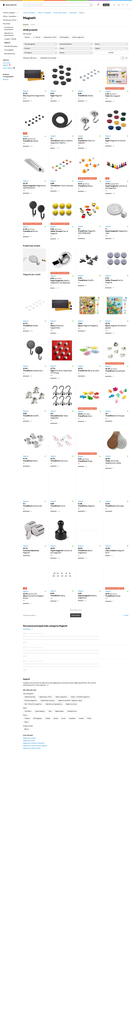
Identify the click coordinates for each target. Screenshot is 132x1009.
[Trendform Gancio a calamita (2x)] (89, 129)
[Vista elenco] (126, 58)
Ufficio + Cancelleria (9, 16)
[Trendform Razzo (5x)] (89, 174)
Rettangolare (64, 37)
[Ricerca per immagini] (91, 5)
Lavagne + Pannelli (10, 39)
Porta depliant (9, 50)
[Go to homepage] (9, 4)
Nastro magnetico (78, 37)
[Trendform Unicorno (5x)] (62, 449)
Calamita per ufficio (50, 37)
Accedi (106, 5)
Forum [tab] (33, 24)
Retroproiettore (9, 54)
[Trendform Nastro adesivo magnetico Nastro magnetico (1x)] (62, 129)
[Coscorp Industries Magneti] (34, 539)
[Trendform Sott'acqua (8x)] (117, 404)
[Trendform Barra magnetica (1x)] (89, 539)
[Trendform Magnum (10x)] (89, 494)
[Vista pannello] (123, 58)
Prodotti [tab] (26, 24)
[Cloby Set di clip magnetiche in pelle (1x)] (117, 449)
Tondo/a (27, 37)
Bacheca (5, 79)
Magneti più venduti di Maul (31, 723)
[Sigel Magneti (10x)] (62, 84)
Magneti (7, 43)
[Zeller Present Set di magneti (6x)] (62, 219)
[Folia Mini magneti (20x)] (117, 84)
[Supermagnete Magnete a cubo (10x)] (117, 219)
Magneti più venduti (29, 713)
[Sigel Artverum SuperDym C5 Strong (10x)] (62, 359)
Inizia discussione (121, 627)
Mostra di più (76, 615)
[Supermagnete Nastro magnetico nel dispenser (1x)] (62, 268)
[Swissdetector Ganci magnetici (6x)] (62, 404)
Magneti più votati (29, 715)
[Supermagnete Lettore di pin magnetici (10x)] (117, 174)
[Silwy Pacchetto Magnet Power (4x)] (34, 584)
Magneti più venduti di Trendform (33, 718)
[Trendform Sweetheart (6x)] (117, 359)
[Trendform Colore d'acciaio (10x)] (62, 174)
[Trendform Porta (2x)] (34, 219)
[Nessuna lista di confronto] (118, 4)
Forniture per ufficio (9, 20)
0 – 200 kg (36, 37)
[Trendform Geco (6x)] (89, 404)
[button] (45, 91)
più (48, 660)
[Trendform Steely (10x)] (34, 129)
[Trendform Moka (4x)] (34, 449)
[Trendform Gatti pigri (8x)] (117, 494)
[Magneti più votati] (34, 260)
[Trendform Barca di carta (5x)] (89, 359)
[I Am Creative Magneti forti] (117, 539)
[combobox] (34, 58)
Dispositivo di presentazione (9, 34)
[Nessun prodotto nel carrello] (127, 4)
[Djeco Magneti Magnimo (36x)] (89, 314)
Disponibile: (44, 58)
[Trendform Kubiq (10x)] (62, 584)
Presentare (6, 24)
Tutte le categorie (9, 13)
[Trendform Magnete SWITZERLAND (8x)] (89, 219)
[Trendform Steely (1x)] (89, 84)
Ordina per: (26, 58)
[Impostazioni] (97, 4)
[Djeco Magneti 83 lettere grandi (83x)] (117, 314)
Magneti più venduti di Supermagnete (35, 720)
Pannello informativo (11, 46)
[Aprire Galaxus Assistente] (114, 4)
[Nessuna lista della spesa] (123, 4)
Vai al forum (26, 629)
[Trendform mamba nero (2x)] (34, 359)
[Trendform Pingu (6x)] (89, 449)
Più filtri (111, 53)
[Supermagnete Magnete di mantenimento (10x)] (34, 174)
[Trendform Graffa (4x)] (89, 268)
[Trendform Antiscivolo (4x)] (34, 494)
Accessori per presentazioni (8, 28)
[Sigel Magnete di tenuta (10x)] (117, 129)
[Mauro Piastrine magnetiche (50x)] (62, 314)
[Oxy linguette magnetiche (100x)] (34, 84)
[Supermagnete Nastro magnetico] (89, 584)
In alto (126, 615)
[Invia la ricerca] (25, 5)
